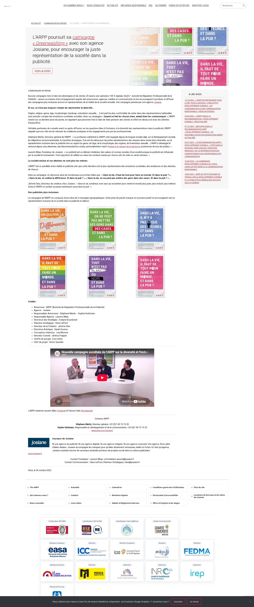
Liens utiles (76, 503)
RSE (151, 5)
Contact (74, 495)
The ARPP (34, 487)
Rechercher (244, 5)
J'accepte (178, 601)
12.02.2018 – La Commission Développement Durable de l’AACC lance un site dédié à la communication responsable (204, 165)
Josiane (157, 102)
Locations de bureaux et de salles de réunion (209, 496)
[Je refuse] (250, 601)
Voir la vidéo (43, 71)
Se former (160, 5)
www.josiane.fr (35, 453)
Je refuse (194, 601)
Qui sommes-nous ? (73, 5)
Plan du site (199, 487)
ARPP (127, 96)
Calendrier (117, 487)
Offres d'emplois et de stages (166, 503)
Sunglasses (87, 411)
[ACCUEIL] (27, 23)
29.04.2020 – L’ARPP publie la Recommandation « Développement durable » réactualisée (201, 119)
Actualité (112, 5)
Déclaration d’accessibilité (165, 495)
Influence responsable (133, 5)
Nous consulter (96, 5)
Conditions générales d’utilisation (168, 487)
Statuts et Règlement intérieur (125, 503)
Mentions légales (120, 495)
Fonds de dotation (179, 5)
